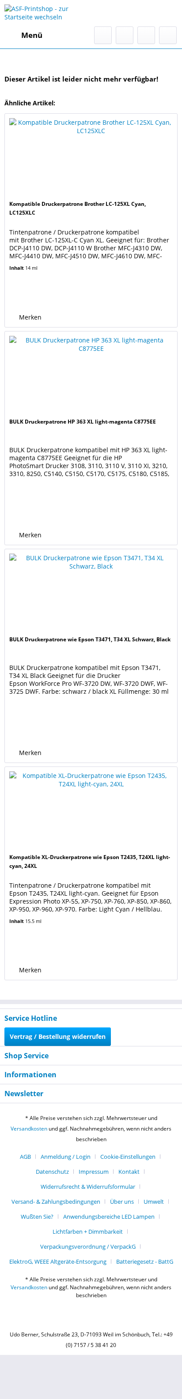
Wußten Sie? (37, 1216)
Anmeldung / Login (66, 1157)
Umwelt (154, 1202)
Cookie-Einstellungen (127, 1157)
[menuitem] (23, 35)
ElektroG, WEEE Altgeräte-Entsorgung (57, 1261)
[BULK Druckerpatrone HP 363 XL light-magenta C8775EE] (91, 375)
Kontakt (129, 1172)
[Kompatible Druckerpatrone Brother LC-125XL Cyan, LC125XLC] (91, 157)
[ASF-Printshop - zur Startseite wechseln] (47, 13)
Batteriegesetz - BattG (144, 1261)
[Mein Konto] (146, 35)
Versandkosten (29, 1128)
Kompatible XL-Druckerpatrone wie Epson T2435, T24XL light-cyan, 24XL (89, 861)
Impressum (94, 1172)
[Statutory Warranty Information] (48, 295)
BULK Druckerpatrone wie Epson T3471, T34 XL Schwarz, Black (90, 639)
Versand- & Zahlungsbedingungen (55, 1202)
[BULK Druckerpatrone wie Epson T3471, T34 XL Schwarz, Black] (91, 593)
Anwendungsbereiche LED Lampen (109, 1216)
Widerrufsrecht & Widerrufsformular (88, 1187)
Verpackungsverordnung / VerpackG (88, 1246)
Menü (31, 35)
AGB (25, 1157)
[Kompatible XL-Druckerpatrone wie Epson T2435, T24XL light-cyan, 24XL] (91, 811)
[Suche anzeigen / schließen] (103, 35)
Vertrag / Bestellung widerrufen (58, 1036)
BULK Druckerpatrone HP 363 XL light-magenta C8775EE (82, 421)
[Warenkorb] (168, 35)
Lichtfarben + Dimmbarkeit (88, 1231)
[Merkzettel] (124, 35)
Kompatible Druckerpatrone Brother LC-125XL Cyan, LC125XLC (77, 208)
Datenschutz (52, 1172)
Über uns (122, 1202)
